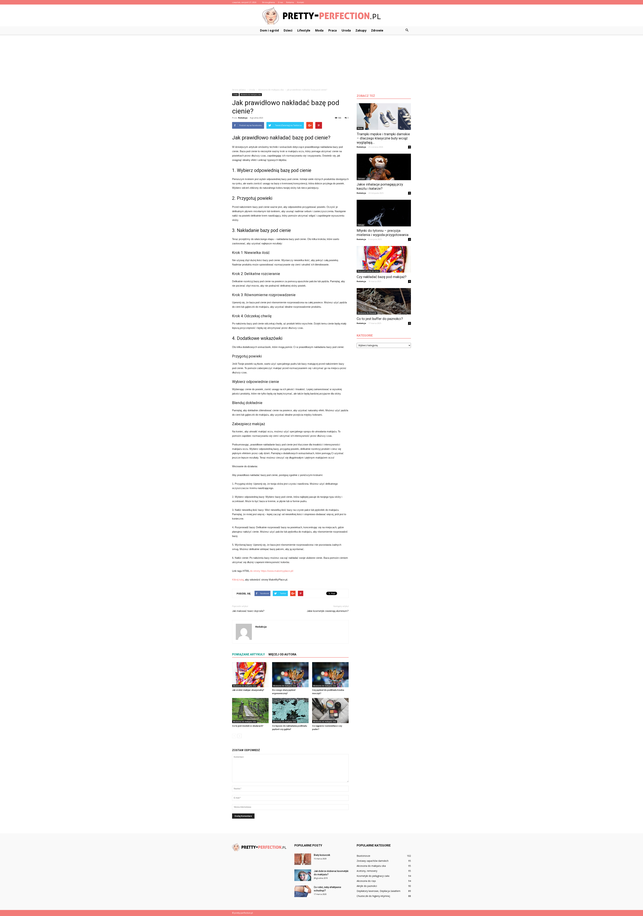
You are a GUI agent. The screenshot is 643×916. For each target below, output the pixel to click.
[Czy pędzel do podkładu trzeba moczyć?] (330, 674)
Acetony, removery (367, 870)
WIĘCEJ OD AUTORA (282, 654)
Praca (332, 30)
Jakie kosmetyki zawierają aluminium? (328, 611)
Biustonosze (363, 855)
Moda (319, 30)
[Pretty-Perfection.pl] (321, 15)
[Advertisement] (321, 59)
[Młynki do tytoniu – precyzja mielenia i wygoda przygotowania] (384, 213)
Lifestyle (303, 30)
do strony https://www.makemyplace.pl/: (272, 570)
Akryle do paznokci (367, 886)
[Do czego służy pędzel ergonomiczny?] (290, 674)
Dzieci (287, 30)
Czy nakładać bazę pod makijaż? (381, 277)
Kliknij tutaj (238, 579)
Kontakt (300, 2)
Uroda (346, 30)
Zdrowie (377, 30)
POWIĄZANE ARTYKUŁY (248, 654)
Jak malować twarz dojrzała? (248, 611)
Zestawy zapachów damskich (372, 860)
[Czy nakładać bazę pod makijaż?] (384, 259)
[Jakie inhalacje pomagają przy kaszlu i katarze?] (384, 167)
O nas (280, 2)
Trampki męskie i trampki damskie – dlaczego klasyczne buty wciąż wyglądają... (383, 138)
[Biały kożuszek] (302, 859)
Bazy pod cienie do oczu (368, 271)
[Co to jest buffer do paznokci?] (384, 301)
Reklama (290, 2)
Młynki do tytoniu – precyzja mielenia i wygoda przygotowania (382, 233)
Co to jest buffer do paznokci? (380, 319)
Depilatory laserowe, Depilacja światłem (378, 891)
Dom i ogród (269, 30)
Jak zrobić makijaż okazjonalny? (248, 690)
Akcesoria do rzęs (366, 880)
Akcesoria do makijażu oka (251, 94)
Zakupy (360, 30)
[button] (407, 30)
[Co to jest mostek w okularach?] (250, 710)
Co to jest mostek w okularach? (247, 726)
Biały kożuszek (322, 855)
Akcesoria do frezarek (367, 313)
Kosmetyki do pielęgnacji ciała (373, 875)
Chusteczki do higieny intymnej (373, 896)
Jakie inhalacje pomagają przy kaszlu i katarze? (380, 186)
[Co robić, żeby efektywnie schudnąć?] (302, 891)
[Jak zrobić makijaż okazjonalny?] (250, 674)
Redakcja (242, 117)
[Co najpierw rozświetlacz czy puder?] (330, 710)
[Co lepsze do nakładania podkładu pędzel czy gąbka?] (290, 710)
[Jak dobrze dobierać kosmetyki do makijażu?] (302, 875)
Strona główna (268, 2)
